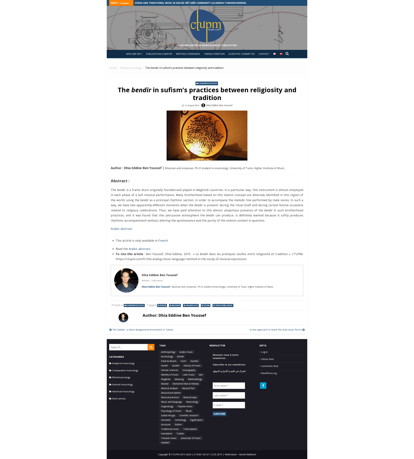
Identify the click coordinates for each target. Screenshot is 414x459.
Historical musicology (123, 391)
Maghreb (176, 305)
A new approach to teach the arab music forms (276, 329)
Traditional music (224, 305)
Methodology (195, 379)
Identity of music (170, 374)
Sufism (206, 305)
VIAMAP (165, 442)
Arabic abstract (121, 229)
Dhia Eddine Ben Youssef (219, 105)
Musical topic (190, 397)
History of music (192, 365)
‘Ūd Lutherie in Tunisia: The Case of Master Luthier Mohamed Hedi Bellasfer (182, 2)
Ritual (188, 410)
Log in (264, 351)
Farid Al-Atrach (168, 361)
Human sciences (169, 370)
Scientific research (188, 415)
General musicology (122, 384)
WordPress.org (269, 373)
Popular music (185, 406)
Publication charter (159, 53)
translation (166, 433)
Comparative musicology (125, 370)
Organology (191, 305)
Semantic (166, 419)
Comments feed (269, 366)
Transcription (190, 429)
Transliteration (214, 53)
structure (165, 424)
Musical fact (188, 388)
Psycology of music (171, 410)
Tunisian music (169, 438)
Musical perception (171, 392)
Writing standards (188, 53)
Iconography (189, 370)
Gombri (194, 361)
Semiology (180, 419)
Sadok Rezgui (168, 415)
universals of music (191, 438)
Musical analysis (169, 388)
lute (201, 374)
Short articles (119, 398)
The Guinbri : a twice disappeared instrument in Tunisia (142, 329)
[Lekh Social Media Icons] (263, 385)
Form (183, 361)
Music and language (171, 401)
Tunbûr (180, 433)
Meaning (179, 379)
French (163, 240)
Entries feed (267, 359)
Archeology (167, 356)
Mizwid (164, 383)
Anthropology (168, 351)
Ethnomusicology (207, 83)
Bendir (163, 305)
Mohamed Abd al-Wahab (186, 383)
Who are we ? (134, 53)
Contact (264, 53)
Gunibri (175, 365)
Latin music (189, 374)
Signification (196, 419)
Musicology (192, 401)
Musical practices (170, 397)
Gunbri (164, 365)
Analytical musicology (123, 363)
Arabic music (186, 351)
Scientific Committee (242, 53)
